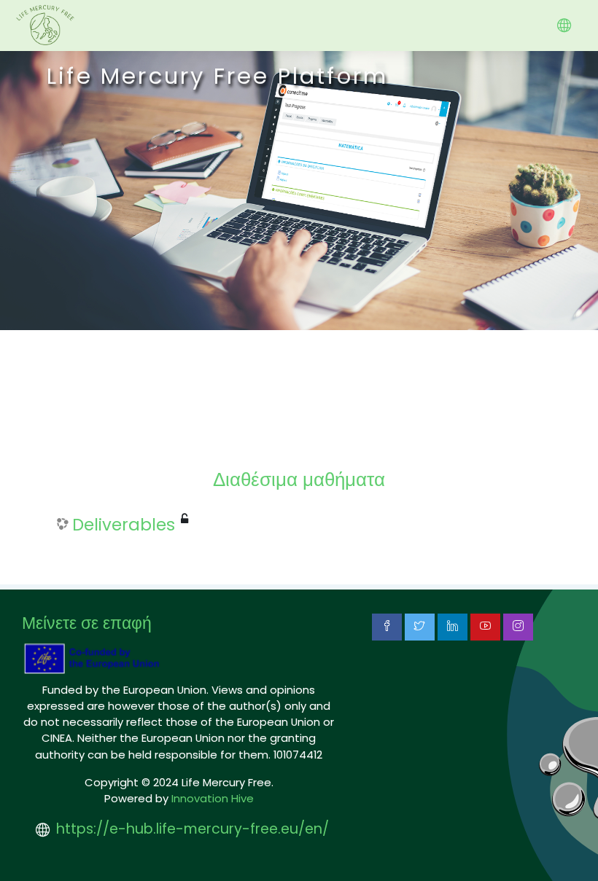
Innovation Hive (212, 798)
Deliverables (123, 525)
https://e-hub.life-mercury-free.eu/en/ (192, 829)
